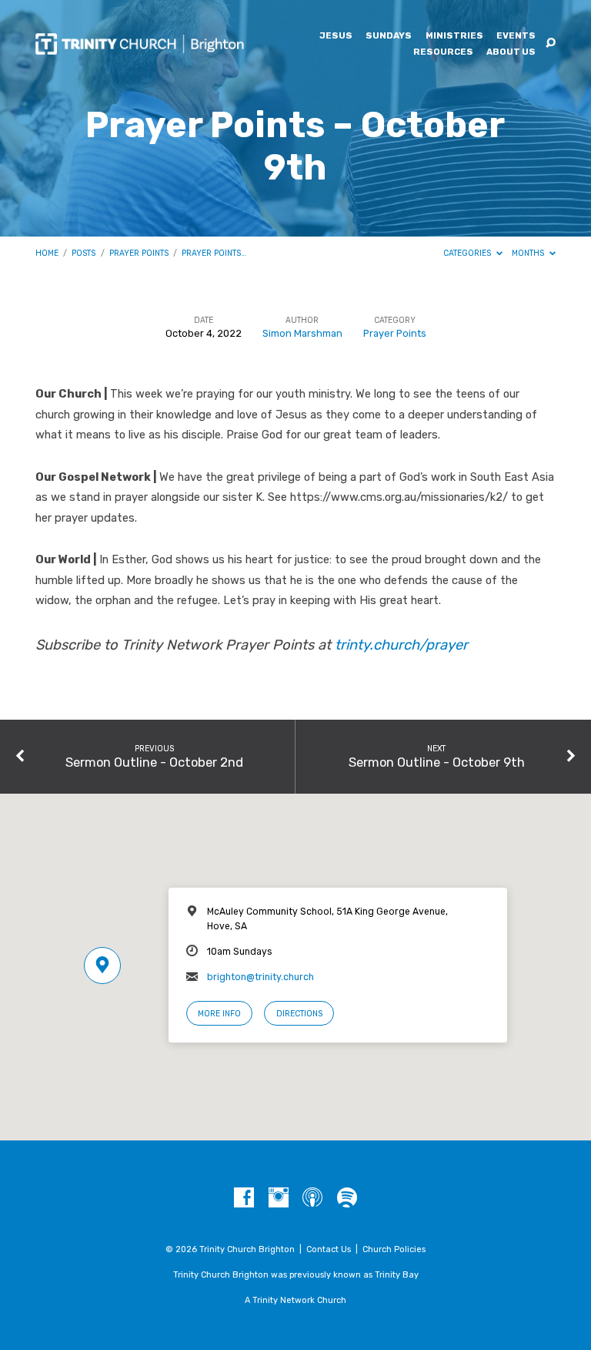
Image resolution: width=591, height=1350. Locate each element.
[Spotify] (347, 1198)
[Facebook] (244, 1198)
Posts (83, 253)
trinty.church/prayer (401, 644)
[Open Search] (551, 44)
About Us (511, 52)
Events (516, 36)
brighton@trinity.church (260, 977)
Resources (443, 52)
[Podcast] (312, 1198)
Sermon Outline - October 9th (437, 762)
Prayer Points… (214, 253)
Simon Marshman (302, 333)
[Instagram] (279, 1198)
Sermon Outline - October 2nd (154, 762)
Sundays (389, 36)
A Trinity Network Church (295, 1300)
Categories (468, 253)
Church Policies (394, 1249)
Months (529, 253)
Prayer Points (139, 253)
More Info (219, 1014)
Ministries (454, 36)
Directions (299, 1014)
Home (46, 253)
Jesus (335, 36)
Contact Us (328, 1249)
